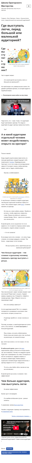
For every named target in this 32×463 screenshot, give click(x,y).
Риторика (9, 448)
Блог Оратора (11, 18)
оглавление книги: (7, 411)
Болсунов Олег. (18, 405)
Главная (3, 18)
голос (22, 204)
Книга (18, 18)
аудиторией (21, 197)
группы (12, 162)
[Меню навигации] (29, 6)
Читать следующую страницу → (21, 416)
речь (23, 348)
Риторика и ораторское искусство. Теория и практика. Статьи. (14, 453)
